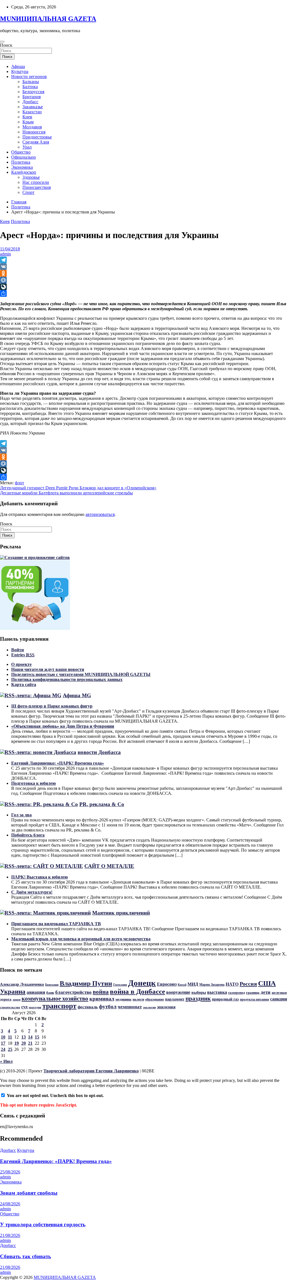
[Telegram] (143, 260)
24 (3, 1049)
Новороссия (33, 132)
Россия (248, 984)
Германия (120, 984)
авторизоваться (100, 514)
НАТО (232, 984)
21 (30, 1043)
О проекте (21, 664)
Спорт (28, 192)
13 (23, 1037)
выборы (198, 992)
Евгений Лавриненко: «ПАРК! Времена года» (57, 763)
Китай (182, 984)
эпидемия (166, 1007)
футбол (108, 1006)
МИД (193, 984)
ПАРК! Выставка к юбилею (39, 877)
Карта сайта (23, 684)
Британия (31, 96)
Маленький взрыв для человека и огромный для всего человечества (81, 938)
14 (30, 1037)
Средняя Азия (35, 142)
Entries (22, 654)
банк (50, 992)
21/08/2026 (10, 1235)
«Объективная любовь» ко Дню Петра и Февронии (62, 726)
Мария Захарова (211, 985)
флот (19, 482)
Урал (27, 147)
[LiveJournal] (143, 286)
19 (16, 1043)
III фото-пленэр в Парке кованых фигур (51, 706)
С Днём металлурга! (31, 892)
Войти (17, 649)
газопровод (236, 993)
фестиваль (88, 1007)
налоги (138, 999)
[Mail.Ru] (143, 280)
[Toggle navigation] (2, 42)
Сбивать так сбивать (25, 1256)
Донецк (142, 982)
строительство (10, 1007)
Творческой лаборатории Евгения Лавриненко (91, 1070)
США (267, 983)
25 (10, 1049)
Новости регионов (29, 76)
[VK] (143, 266)
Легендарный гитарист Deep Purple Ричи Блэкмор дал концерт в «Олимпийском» (78, 487)
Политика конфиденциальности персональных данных (66, 679)
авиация (36, 992)
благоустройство (73, 992)
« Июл (6, 1061)
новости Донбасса (99, 752)
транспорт (59, 1006)
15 (37, 1037)
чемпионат (130, 1006)
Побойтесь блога (28, 835)
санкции (278, 999)
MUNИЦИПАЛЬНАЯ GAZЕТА (48, 18)
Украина (13, 991)
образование (154, 999)
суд (24, 1006)
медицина (123, 999)
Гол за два (21, 814)
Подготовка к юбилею (33, 783)
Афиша (18, 66)
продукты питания (254, 999)
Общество (21, 152)
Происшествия (36, 187)
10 (3, 1037)
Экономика (22, 167)
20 (23, 1043)
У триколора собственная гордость (42, 1224)
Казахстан (32, 111)
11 (10, 1037)
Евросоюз (167, 984)
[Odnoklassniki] (143, 273)
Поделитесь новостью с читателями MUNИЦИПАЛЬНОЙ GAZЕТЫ (81, 674)
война (101, 991)
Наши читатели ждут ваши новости (47, 669)
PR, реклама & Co (101, 804)
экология (149, 1007)
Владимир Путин (86, 983)
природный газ (225, 999)
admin (5, 254)
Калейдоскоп (23, 172)
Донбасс (30, 101)
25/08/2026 (10, 1171)
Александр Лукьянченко (22, 984)
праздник (198, 998)
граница (253, 992)
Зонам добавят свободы (28, 1193)
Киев (27, 116)
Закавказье (32, 106)
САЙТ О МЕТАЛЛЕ (109, 866)
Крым (28, 121)
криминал (101, 999)
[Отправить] (143, 293)
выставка (217, 992)
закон (16, 999)
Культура (19, 71)
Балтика (30, 86)
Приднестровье (37, 137)
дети (265, 992)
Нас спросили (35, 182)
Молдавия (32, 127)
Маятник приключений (121, 913)
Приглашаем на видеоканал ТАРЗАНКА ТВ (56, 923)
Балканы (30, 81)
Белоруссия (33, 91)
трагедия (35, 1007)
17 (3, 1043)
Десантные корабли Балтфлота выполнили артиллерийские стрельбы (66, 492)
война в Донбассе (137, 991)
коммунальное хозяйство (55, 998)
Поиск (6, 45)
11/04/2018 (10, 248)
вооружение (178, 992)
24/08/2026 (10, 1203)
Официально (23, 157)
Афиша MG (77, 695)
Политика (20, 162)
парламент (174, 999)
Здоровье (31, 177)
